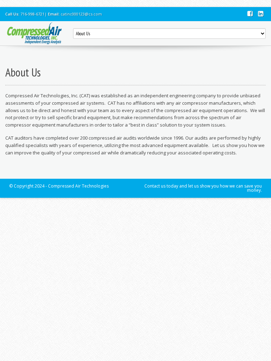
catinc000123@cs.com (81, 14)
